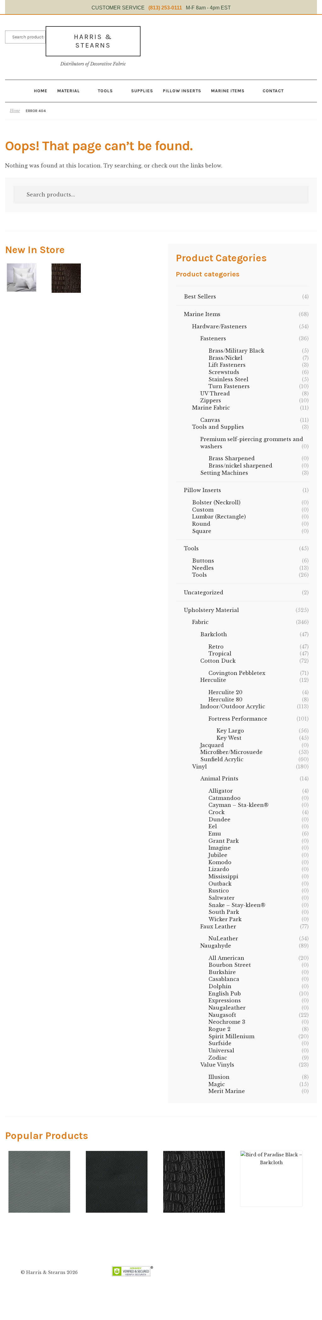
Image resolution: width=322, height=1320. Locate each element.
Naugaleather (227, 1008)
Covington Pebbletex (236, 673)
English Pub (224, 993)
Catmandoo (224, 798)
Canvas (210, 420)
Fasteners (213, 338)
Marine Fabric (211, 408)
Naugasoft (222, 1015)
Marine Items (228, 90)
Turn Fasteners (229, 386)
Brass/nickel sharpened (240, 465)
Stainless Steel (228, 379)
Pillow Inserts (182, 90)
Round (201, 524)
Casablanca (223, 979)
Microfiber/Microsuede (231, 752)
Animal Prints (219, 778)
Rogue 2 (219, 1029)
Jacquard (212, 745)
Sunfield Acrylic (221, 759)
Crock (216, 812)
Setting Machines (224, 473)
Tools (105, 90)
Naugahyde (215, 946)
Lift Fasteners (227, 365)
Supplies (142, 90)
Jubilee (217, 855)
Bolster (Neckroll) (216, 502)
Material (68, 90)
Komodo (219, 862)
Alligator (220, 791)
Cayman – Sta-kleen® (238, 805)
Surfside (219, 1043)
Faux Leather (218, 926)
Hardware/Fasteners (219, 326)
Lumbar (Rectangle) (219, 516)
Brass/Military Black (236, 351)
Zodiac (217, 1058)
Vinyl (199, 766)
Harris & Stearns (93, 41)
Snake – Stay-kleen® (236, 905)
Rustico (218, 890)
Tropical (219, 653)
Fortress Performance (237, 719)
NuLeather (223, 938)
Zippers (210, 400)
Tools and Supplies (218, 427)
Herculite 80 (225, 699)
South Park (223, 912)
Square (201, 531)
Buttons (203, 561)
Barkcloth (213, 634)
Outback (219, 884)
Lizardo (218, 869)
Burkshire (222, 972)
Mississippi (223, 876)
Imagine (219, 848)
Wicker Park (225, 919)
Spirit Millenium (231, 1036)
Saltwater (221, 898)
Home (40, 90)
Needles (203, 568)
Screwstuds (223, 372)
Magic (216, 1084)
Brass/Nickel (225, 358)
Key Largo (230, 731)
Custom (203, 510)
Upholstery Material (211, 610)
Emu (214, 833)
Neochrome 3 (226, 1022)
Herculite (213, 680)
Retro (216, 646)
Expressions (224, 1000)
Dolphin (219, 986)
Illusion (219, 1077)
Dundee (219, 819)
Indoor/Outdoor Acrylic (232, 706)
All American (226, 958)
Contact (273, 90)
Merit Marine (226, 1091)
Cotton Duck (218, 661)
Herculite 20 (225, 692)
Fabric (200, 622)
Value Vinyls (217, 1065)
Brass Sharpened (231, 458)
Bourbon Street (229, 965)
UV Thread (215, 393)
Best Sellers (200, 296)
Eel (212, 826)
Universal (221, 1050)
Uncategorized (203, 592)
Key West (229, 738)
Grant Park (223, 841)
